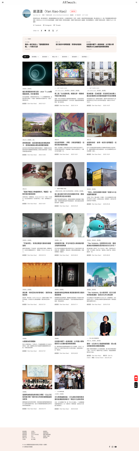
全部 (26, 56)
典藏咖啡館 (45, 433)
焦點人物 (55, 56)
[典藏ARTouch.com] (69, 2)
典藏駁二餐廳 (46, 436)
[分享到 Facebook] (41, 30)
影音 (32, 436)
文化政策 (57, 393)
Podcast (33, 437)
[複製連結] (56, 30)
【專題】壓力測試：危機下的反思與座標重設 (64, 191)
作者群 (24, 439)
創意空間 (45, 437)
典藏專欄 (24, 433)
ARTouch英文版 (35, 434)
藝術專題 (85, 56)
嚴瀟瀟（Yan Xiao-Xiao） (30, 103)
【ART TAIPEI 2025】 (59, 90)
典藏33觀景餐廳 (47, 434)
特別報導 (94, 340)
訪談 (33, 139)
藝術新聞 (65, 56)
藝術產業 (75, 56)
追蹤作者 (73, 11)
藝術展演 (45, 56)
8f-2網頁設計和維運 (27, 447)
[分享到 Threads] (49, 30)
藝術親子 (33, 433)
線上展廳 (33, 439)
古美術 (32, 431)
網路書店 (45, 431)
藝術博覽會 (67, 90)
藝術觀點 (35, 56)
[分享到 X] (53, 30)
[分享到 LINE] (45, 30)
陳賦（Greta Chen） (98, 358)
